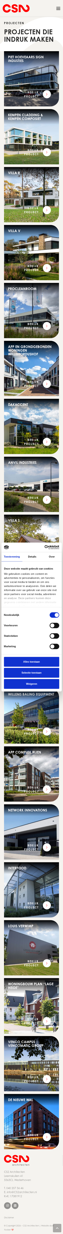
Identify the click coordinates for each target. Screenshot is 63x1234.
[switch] (54, 625)
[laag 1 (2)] (16, 8)
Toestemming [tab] (12, 556)
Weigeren (31, 683)
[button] (58, 8)
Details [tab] (32, 556)
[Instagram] (7, 1205)
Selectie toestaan (31, 672)
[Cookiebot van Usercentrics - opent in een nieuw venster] (45, 547)
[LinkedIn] (15, 1205)
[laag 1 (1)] (21, 1160)
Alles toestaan (31, 661)
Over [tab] (52, 556)
